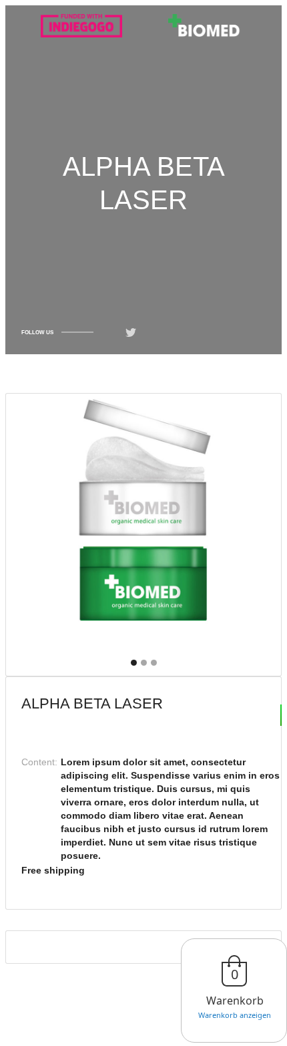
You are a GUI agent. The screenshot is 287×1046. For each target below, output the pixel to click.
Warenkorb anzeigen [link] (234, 1015)
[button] (134, 663)
